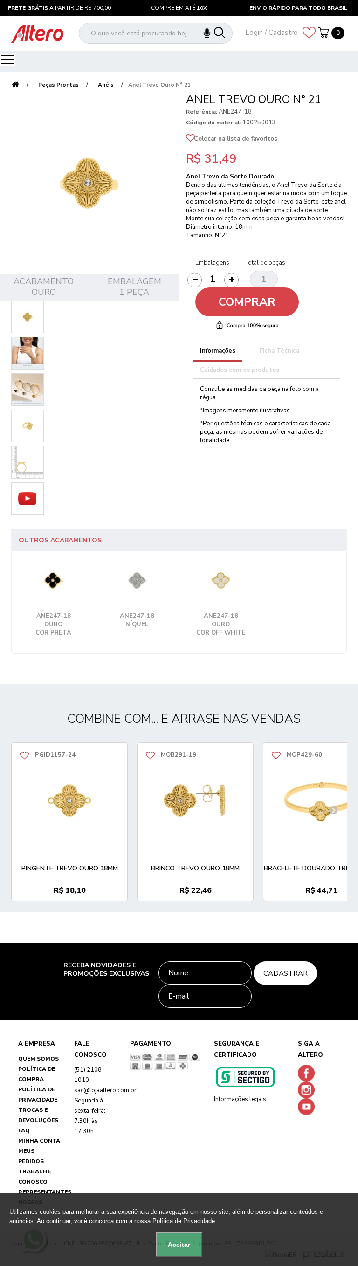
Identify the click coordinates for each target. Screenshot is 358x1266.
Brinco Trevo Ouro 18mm (195, 868)
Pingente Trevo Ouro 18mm (69, 868)
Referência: (201, 112)
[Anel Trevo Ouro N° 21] (27, 317)
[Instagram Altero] (308, 1089)
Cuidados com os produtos (239, 370)
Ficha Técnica (279, 351)
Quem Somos (38, 1058)
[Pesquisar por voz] (211, 33)
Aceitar (179, 1244)
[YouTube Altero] (308, 1106)
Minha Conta (39, 1140)
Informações (217, 351)
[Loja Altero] (37, 33)
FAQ (24, 1130)
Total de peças (265, 263)
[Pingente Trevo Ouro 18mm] (69, 800)
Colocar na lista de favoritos (235, 139)
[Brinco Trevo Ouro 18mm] (195, 800)
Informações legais (240, 1099)
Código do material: (213, 122)
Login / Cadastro (271, 32)
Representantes (44, 1192)
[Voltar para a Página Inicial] (15, 85)
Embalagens (212, 263)
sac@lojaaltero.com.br (105, 1090)
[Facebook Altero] (308, 1072)
